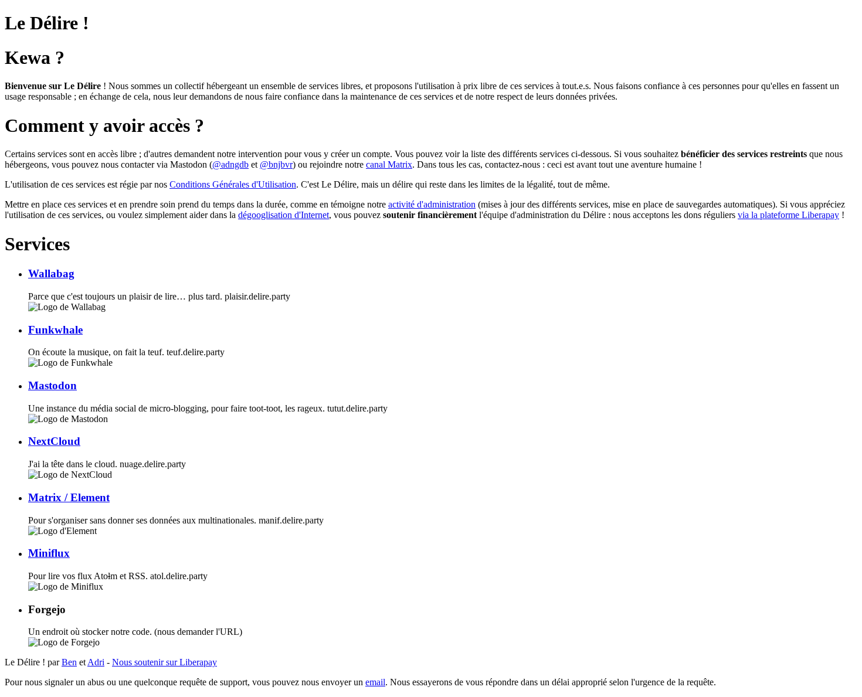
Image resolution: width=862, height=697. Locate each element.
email (375, 682)
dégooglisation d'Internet (283, 215)
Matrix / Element (69, 497)
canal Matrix (389, 164)
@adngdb (230, 164)
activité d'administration (432, 204)
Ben (69, 662)
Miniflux (49, 553)
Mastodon (52, 385)
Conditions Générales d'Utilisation (232, 184)
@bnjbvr (276, 164)
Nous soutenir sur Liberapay (164, 662)
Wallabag (51, 273)
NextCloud (54, 441)
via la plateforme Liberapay (788, 215)
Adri (95, 662)
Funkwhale (55, 330)
